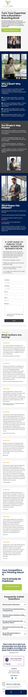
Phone (6, 291)
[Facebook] (12, 678)
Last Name (6, 285)
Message (6, 303)
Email (6, 297)
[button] (26, 4)
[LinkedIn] (16, 678)
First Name (6, 280)
